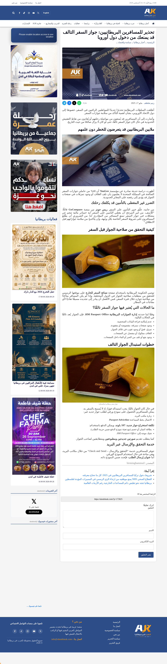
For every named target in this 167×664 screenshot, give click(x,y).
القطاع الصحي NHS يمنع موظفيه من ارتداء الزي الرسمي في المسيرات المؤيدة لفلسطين (108, 479)
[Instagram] (29, 13)
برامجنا (87, 23)
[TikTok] (24, 13)
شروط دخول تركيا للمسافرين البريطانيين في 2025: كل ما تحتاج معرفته (117, 475)
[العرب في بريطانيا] (150, 13)
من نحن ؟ (77, 621)
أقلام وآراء (98, 23)
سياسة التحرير (114, 639)
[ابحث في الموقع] (13, 13)
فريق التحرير (114, 643)
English (46, 13)
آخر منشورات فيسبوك (43, 521)
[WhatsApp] (79, 103)
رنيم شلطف (149, 103)
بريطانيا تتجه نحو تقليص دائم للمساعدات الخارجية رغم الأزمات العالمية (118, 483)
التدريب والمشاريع (52, 23)
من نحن (14, 3)
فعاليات (77, 23)
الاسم (151, 530)
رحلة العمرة (66, 23)
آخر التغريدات (47, 491)
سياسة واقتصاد (124, 42)
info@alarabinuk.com (61, 639)
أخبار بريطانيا (144, 23)
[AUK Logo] (143, 638)
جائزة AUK (37, 23)
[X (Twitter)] (38, 13)
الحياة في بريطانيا (113, 23)
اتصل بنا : (77, 639)
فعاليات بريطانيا (46, 219)
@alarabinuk (34, 512)
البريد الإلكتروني (147, 541)
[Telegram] (64, 103)
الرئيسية (153, 23)
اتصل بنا (38, 3)
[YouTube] (33, 13)
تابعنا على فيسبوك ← (33, 606)
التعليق (151, 508)
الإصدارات (26, 23)
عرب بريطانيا (129, 23)
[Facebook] (19, 13)
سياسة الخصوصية (26, 3)
